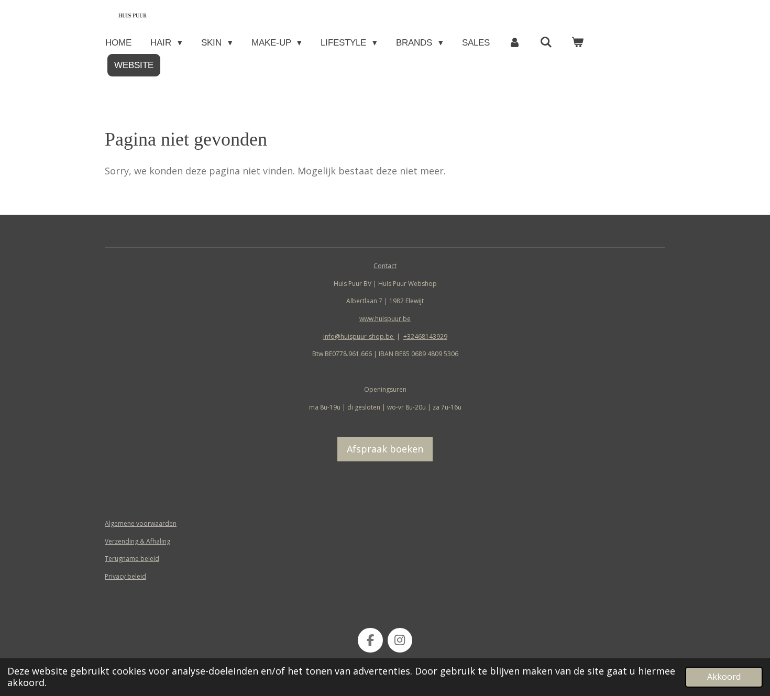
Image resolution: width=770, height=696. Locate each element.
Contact (385, 265)
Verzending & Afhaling (137, 541)
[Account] (515, 42)
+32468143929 (425, 336)
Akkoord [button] (724, 676)
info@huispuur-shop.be (359, 336)
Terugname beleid (132, 558)
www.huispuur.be (385, 318)
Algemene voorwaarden (141, 523)
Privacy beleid (125, 576)
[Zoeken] (546, 42)
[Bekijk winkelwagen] (578, 42)
